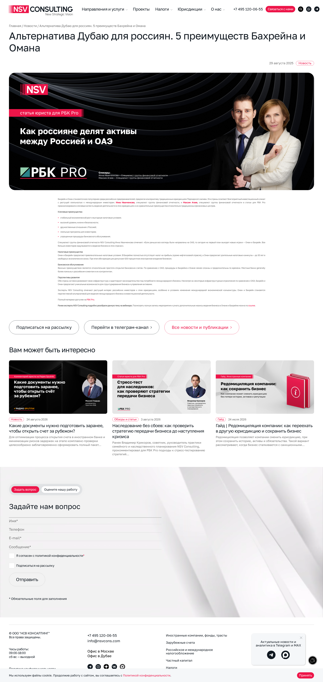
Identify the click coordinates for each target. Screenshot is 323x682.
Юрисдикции (190, 9)
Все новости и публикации (200, 327)
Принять (305, 675)
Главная (15, 26)
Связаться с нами (280, 9)
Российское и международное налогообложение (189, 651)
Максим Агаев (190, 202)
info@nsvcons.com (103, 641)
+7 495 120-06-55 (248, 9)
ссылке (251, 305)
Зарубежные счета (180, 642)
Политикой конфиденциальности (146, 675)
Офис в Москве (100, 651)
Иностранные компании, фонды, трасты (196, 635)
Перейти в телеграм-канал (120, 327)
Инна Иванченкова (125, 202)
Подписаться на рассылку (44, 327)
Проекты (141, 9)
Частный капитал (179, 660)
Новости (30, 26)
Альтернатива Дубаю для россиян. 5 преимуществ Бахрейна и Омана (92, 26)
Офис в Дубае (99, 656)
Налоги (171, 667)
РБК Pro (90, 299)
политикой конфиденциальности (59, 555)
